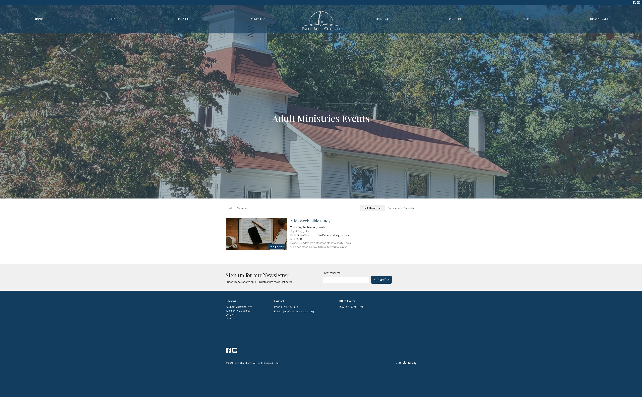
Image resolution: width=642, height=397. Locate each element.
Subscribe (381, 279)
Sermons (382, 19)
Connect (455, 19)
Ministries (258, 19)
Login (277, 363)
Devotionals (599, 19)
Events (183, 19)
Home (39, 19)
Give (526, 19)
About (110, 19)
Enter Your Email (332, 272)
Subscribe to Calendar (401, 208)
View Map (231, 318)
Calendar (242, 208)
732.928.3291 (290, 306)
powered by (403, 366)
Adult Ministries (371, 208)
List (230, 208)
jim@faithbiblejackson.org (298, 311)
